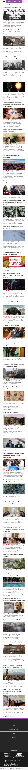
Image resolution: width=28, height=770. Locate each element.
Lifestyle (14, 737)
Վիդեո (14, 741)
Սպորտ (14, 733)
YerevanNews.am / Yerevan (14, 1)
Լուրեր (14, 721)
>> (14, 716)
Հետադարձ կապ (14, 750)
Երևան (14, 725)
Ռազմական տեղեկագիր (14, 729)
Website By (16, 765)
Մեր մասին (14, 746)
